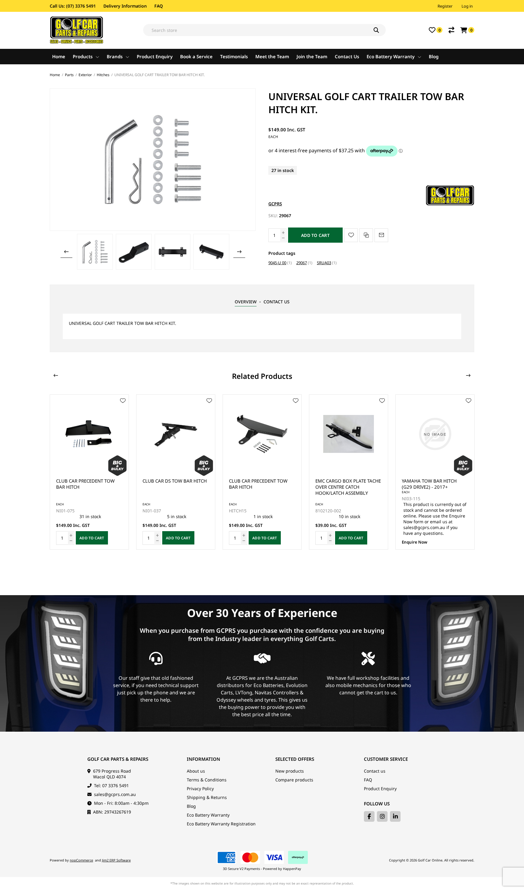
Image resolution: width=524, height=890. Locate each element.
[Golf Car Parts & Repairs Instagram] (382, 816)
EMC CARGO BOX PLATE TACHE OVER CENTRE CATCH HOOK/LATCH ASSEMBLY (348, 487)
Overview (246, 302)
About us (196, 771)
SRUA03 (324, 262)
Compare (451, 30)
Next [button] (239, 252)
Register (445, 6)
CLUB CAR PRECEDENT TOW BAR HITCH (85, 484)
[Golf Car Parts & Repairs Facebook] (369, 816)
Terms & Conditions (207, 780)
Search (380, 30)
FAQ (158, 6)
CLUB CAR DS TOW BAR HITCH (175, 481)
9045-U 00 (277, 262)
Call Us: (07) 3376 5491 (73, 6)
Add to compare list (366, 235)
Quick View (122, 409)
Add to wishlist (351, 235)
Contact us (374, 771)
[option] (95, 252)
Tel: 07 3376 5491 (111, 785)
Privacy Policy (200, 788)
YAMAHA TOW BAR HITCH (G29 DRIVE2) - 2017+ (429, 484)
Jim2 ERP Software (116, 860)
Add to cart (315, 235)
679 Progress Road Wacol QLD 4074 (112, 774)
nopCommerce (81, 860)
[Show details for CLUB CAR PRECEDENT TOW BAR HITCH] (89, 434)
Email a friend (381, 235)
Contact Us (277, 302)
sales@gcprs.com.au (115, 794)
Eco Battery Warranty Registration (221, 824)
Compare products (294, 780)
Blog (191, 806)
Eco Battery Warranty (208, 815)
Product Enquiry (380, 788)
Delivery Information (125, 6)
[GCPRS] (450, 204)
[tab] (246, 302)
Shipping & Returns (207, 797)
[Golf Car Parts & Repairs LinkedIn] (395, 816)
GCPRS (275, 204)
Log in (467, 6)
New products (289, 771)
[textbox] (264, 30)
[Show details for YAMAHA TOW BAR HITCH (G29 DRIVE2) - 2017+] (435, 434)
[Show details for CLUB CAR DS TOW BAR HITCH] (175, 434)
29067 (301, 262)
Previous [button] (66, 252)
